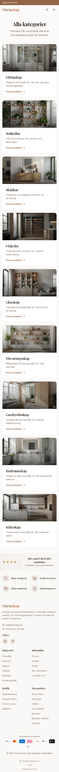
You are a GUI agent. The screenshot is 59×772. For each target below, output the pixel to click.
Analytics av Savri (29, 769)
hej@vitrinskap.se (9, 2)
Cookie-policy (9, 704)
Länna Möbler (38, 708)
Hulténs (35, 704)
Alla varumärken (39, 671)
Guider (35, 666)
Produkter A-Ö (39, 675)
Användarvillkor (9, 699)
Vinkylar (6, 671)
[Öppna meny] (54, 10)
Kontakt (35, 661)
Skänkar (6, 666)
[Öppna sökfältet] (47, 10)
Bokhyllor (6, 661)
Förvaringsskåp (9, 680)
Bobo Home (37, 694)
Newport (36, 713)
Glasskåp (6, 675)
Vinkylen (36, 723)
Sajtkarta (6, 708)
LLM (29, 765)
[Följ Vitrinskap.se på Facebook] (12, 641)
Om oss (35, 656)
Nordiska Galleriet (40, 718)
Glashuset (36, 699)
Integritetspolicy (9, 694)
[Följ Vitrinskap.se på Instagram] (5, 641)
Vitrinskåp (7, 656)
